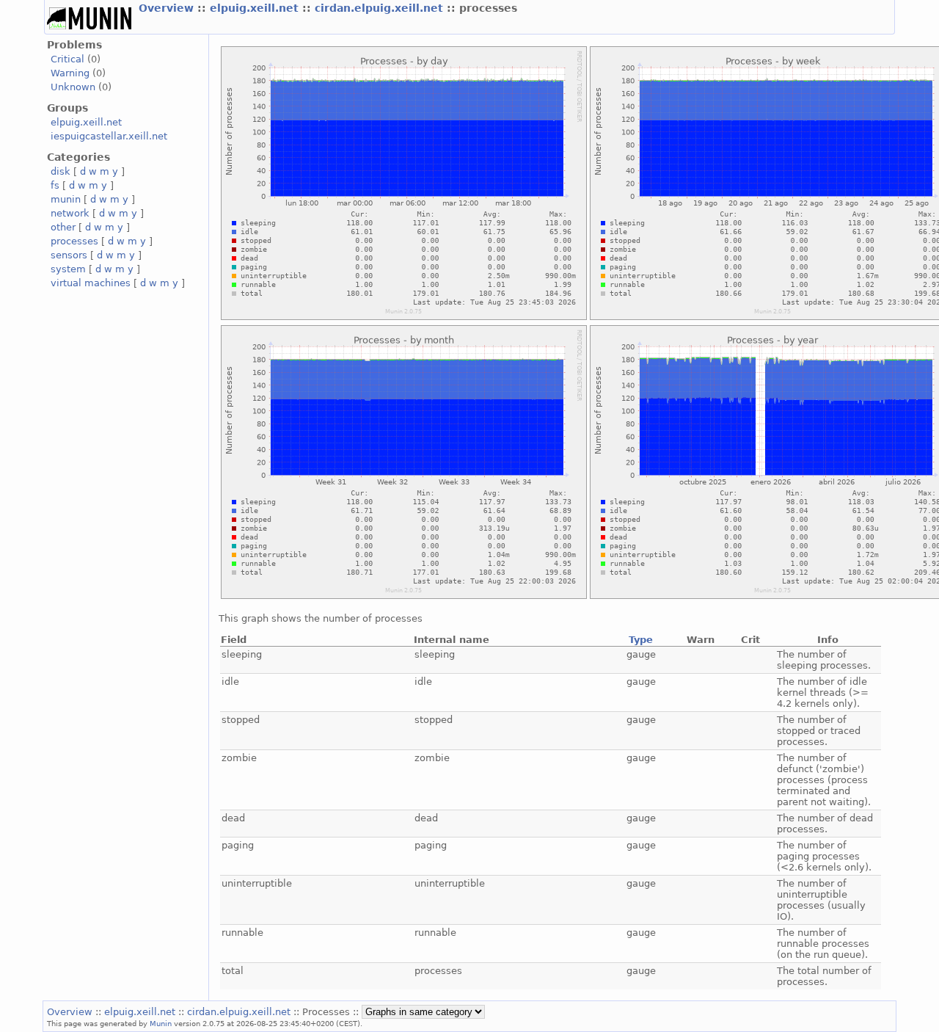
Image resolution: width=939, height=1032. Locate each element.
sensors (69, 255)
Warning (70, 73)
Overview (168, 8)
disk (60, 171)
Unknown (73, 86)
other (63, 227)
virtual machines (91, 282)
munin (66, 199)
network (70, 213)
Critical (67, 59)
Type (641, 639)
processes (74, 241)
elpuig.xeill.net (256, 8)
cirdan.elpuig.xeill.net (381, 8)
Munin (161, 1023)
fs (55, 185)
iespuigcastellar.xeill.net (109, 136)
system (68, 269)
